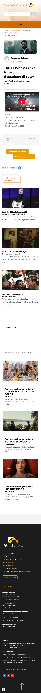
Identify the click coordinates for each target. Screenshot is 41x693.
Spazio (8, 138)
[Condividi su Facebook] (20, 168)
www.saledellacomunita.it (10, 599)
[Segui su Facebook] (4, 675)
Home (6, 30)
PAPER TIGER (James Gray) (14, 253)
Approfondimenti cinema (17, 30)
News (27, 81)
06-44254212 (10, 565)
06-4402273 (10, 562)
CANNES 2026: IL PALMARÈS (14, 213)
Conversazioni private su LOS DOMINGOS (19, 488)
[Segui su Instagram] (12, 675)
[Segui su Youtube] (8, 675)
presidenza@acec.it (7, 608)
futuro (9, 140)
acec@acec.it (12, 568)
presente (31, 138)
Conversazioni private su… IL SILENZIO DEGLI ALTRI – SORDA (20, 392)
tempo (15, 138)
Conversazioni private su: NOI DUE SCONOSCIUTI (20, 440)
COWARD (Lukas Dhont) (12, 295)
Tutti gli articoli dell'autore (10, 179)
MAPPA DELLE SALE (10, 577)
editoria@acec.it (27, 571)
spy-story (22, 138)
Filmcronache (9, 83)
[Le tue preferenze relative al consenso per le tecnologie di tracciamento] (3, 689)
